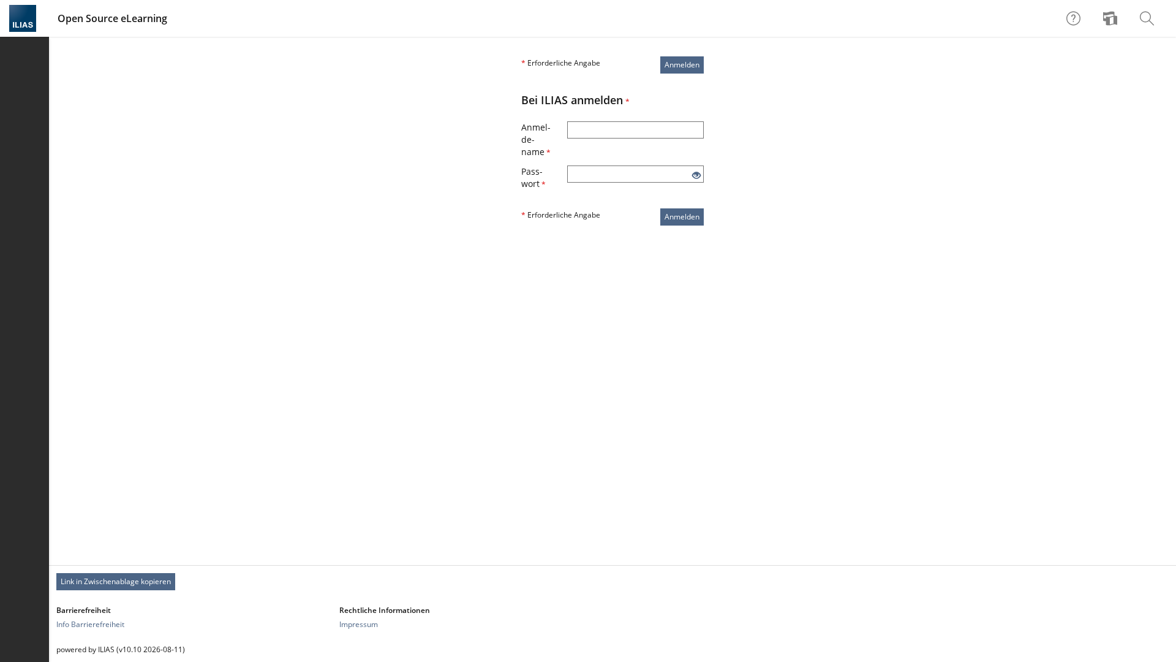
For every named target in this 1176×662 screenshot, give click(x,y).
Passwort (533, 177)
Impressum (358, 624)
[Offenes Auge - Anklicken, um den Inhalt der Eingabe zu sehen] (696, 175)
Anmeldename (536, 139)
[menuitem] (1111, 18)
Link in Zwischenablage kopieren (116, 581)
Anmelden (682, 64)
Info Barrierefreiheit (90, 624)
